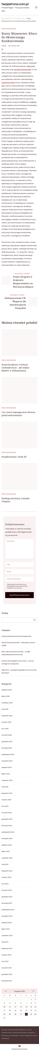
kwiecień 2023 (7, 948)
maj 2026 (5, 709)
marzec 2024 (6, 877)
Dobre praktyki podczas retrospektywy (16, 636)
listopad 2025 (7, 748)
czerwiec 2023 (7, 935)
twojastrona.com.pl (15, 4)
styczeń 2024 (7, 890)
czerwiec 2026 (7, 703)
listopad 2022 (7, 981)
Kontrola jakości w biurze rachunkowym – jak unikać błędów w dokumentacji (15, 367)
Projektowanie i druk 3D (14, 456)
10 (4, 1007)
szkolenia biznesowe (22, 70)
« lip (6, 991)
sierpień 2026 (7, 690)
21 (26, 1010)
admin (4, 46)
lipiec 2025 (6, 774)
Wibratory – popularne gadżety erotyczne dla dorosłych (19, 671)
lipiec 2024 (6, 851)
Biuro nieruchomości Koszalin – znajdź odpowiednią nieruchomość (16, 653)
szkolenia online (8, 83)
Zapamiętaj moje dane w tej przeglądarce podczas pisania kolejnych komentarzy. (17, 586)
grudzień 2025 (7, 741)
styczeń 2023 (7, 968)
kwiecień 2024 (7, 871)
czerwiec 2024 (7, 858)
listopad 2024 (7, 825)
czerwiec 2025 (7, 780)
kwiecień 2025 (7, 793)
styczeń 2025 (7, 812)
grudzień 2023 (7, 897)
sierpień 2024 (7, 845)
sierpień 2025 (7, 767)
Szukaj (5, 613)
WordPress (5, 1038)
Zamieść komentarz (19, 1049)
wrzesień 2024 (7, 838)
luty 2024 (5, 884)
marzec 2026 (6, 722)
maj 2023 (5, 942)
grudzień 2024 (7, 819)
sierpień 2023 (7, 922)
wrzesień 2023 (7, 916)
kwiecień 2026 (7, 716)
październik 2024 (8, 832)
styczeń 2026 (7, 735)
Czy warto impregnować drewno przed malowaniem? (18, 414)
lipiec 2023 (6, 929)
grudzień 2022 (7, 974)
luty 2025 (5, 806)
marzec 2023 (6, 955)
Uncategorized (9, 29)
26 (15, 1014)
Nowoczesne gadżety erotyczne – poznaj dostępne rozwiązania (17, 662)
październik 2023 (8, 910)
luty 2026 (5, 728)
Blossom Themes (19, 1035)
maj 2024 (5, 864)
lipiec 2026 (6, 696)
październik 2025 (8, 754)
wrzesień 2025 (7, 761)
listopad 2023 (7, 903)
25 (10, 1014)
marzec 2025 (6, 800)
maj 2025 (5, 787)
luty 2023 (5, 961)
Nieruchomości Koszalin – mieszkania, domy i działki (18, 644)
